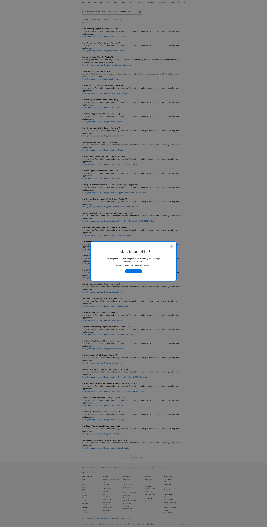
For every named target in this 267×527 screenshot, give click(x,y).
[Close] (171, 246)
